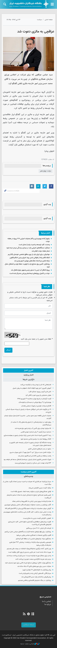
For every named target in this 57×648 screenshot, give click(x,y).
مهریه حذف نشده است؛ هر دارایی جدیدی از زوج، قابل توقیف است (29, 552)
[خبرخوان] (24, 614)
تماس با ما (46, 601)
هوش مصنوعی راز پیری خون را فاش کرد (38, 395)
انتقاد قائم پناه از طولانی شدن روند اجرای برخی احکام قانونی (30, 257)
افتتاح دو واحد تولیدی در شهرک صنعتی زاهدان (36, 406)
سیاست (39, 19)
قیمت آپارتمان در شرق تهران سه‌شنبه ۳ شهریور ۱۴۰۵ (34, 399)
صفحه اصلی (49, 19)
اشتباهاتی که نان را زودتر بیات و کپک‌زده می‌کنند (35, 384)
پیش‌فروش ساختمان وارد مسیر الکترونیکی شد (36, 577)
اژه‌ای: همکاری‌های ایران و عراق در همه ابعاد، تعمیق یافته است (31, 491)
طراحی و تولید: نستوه (27, 644)
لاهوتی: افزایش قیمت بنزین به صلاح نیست (37, 518)
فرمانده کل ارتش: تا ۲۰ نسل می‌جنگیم (38, 528)
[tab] (28, 370)
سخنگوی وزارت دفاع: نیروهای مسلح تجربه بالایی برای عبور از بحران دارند (28, 563)
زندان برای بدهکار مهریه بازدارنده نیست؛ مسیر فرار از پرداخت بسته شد (29, 555)
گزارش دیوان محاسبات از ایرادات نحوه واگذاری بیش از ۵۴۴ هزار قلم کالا (28, 508)
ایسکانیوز (30, 92)
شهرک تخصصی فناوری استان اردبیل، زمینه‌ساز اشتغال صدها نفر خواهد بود (27, 459)
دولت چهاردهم (45, 171)
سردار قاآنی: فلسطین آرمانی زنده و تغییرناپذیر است (35, 573)
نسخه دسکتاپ (28, 624)
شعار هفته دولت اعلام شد (41, 251)
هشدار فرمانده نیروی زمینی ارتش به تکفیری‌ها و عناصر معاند (31, 501)
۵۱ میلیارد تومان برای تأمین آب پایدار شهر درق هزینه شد (33, 428)
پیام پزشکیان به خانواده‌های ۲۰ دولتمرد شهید (36, 570)
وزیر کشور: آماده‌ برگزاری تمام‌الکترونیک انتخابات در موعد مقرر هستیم (29, 548)
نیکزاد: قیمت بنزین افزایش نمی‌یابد (39, 488)
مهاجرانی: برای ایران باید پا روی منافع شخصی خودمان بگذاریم (29, 254)
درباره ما (47, 604)
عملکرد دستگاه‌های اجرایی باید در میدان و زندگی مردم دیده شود (28, 248)
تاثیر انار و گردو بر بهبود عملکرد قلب (39, 391)
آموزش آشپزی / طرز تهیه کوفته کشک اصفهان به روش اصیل (32, 388)
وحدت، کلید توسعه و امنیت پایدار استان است (34, 244)
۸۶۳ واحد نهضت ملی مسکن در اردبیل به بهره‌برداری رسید (33, 463)
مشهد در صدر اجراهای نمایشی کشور (39, 449)
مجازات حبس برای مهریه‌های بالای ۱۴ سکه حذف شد (34, 566)
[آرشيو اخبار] (33, 614)
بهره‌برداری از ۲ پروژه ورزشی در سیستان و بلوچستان (35, 402)
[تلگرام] (28, 614)
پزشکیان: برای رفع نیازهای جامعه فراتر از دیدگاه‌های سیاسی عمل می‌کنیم (28, 532)
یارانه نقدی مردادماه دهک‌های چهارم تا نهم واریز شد (32, 261)
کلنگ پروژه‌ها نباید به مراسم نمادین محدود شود (36, 439)
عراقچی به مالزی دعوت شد (35, 31)
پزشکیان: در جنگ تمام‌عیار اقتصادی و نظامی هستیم (34, 580)
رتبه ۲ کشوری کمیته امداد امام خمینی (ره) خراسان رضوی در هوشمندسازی (27, 435)
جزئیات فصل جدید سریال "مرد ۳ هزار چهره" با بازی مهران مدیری (30, 452)
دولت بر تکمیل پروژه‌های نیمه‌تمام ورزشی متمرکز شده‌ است (30, 273)
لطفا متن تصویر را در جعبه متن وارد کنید (37, 339)
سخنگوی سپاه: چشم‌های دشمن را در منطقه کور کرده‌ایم (33, 539)
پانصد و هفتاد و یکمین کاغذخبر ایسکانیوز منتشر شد (34, 456)
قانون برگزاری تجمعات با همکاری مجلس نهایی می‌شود (33, 535)
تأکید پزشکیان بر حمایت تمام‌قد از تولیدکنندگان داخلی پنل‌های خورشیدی (28, 505)
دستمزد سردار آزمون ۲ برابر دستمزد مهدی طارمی (36, 432)
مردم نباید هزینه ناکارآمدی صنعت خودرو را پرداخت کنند (33, 559)
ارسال (8, 350)
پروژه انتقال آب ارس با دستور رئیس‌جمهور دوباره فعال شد (30, 270)
